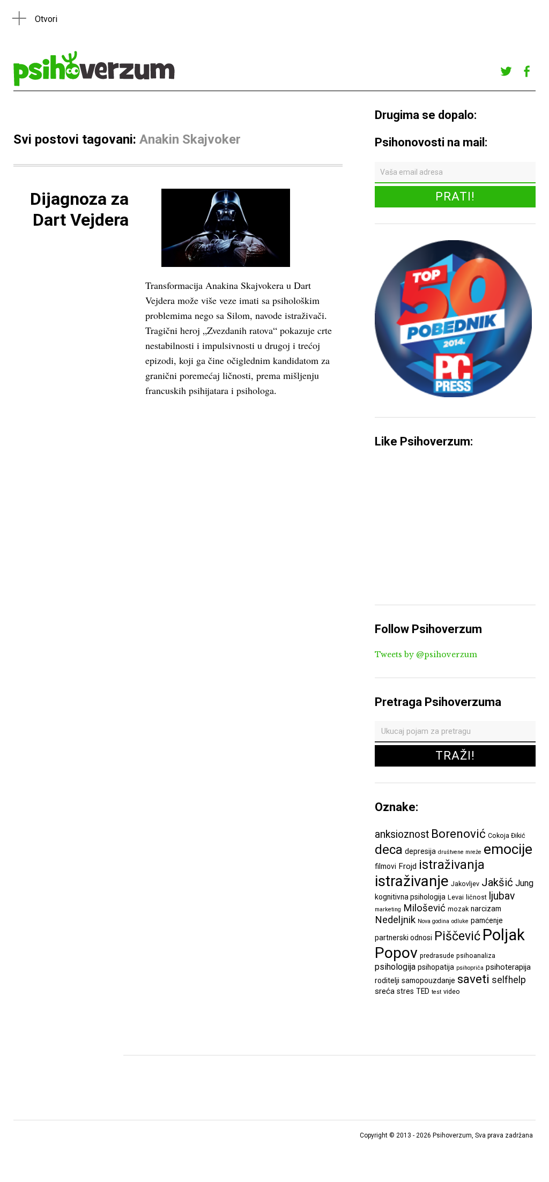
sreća (385, 991)
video (451, 991)
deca (389, 849)
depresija (420, 851)
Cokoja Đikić (506, 835)
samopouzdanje (428, 980)
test (436, 991)
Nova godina (433, 921)
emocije (508, 849)
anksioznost (402, 834)
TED (422, 991)
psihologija (395, 967)
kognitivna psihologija (410, 897)
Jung (524, 883)
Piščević (457, 935)
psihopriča (470, 967)
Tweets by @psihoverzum (426, 654)
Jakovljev (465, 884)
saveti (473, 979)
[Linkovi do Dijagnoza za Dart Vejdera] (225, 266)
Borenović (458, 834)
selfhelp (509, 980)
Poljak (504, 935)
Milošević (424, 908)
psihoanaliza (475, 955)
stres (405, 991)
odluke (460, 921)
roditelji (387, 980)
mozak (458, 909)
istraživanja (452, 864)
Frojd (407, 866)
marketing (388, 909)
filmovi (385, 866)
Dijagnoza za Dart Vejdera (79, 209)
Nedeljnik (395, 920)
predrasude (437, 955)
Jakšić (497, 882)
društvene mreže (459, 852)
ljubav (502, 896)
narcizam (486, 908)
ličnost (476, 897)
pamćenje (487, 920)
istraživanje (412, 881)
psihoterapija (508, 967)
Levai (456, 897)
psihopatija (436, 967)
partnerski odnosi (403, 937)
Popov (396, 953)
